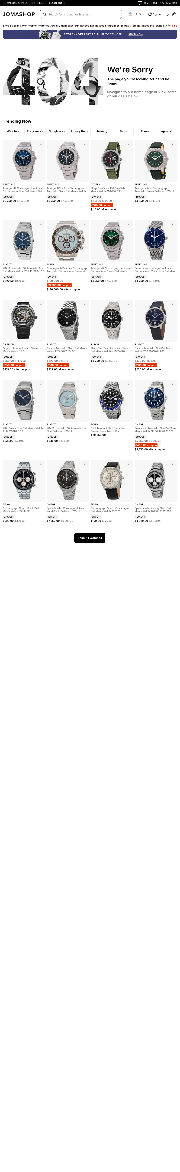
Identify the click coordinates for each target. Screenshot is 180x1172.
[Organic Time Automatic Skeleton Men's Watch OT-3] (41, 303)
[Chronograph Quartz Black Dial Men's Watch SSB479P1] (41, 463)
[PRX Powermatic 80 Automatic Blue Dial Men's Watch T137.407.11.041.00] (41, 223)
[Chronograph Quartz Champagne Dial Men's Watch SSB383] (128, 463)
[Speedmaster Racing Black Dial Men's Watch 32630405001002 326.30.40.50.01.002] (172, 463)
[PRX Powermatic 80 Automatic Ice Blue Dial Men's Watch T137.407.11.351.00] (85, 383)
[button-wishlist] (167, 14)
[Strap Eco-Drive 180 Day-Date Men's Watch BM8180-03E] (128, 143)
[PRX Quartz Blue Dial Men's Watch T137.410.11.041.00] (41, 383)
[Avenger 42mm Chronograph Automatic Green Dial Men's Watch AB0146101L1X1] (172, 143)
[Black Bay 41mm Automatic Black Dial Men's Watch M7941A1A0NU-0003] (128, 303)
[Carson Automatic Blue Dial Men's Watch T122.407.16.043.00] (172, 303)
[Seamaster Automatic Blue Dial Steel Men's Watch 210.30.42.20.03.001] (172, 383)
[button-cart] (174, 14)
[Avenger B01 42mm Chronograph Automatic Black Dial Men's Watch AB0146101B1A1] (85, 143)
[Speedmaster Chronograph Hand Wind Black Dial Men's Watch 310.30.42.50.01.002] (85, 463)
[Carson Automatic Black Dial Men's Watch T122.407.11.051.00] (85, 303)
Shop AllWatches (90, 538)
